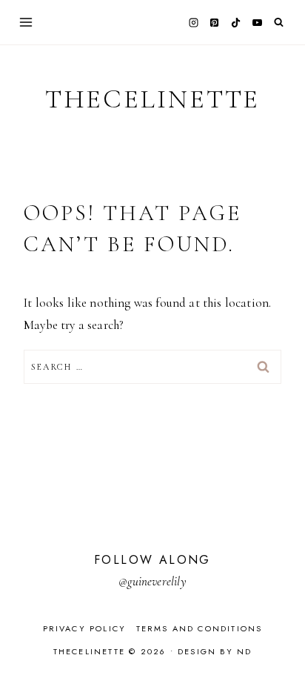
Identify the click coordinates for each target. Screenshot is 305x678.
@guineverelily (152, 581)
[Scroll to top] (279, 637)
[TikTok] (236, 22)
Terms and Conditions (199, 628)
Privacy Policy (85, 628)
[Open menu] (26, 21)
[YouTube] (257, 22)
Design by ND (215, 651)
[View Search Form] (279, 22)
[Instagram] (193, 22)
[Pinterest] (214, 22)
